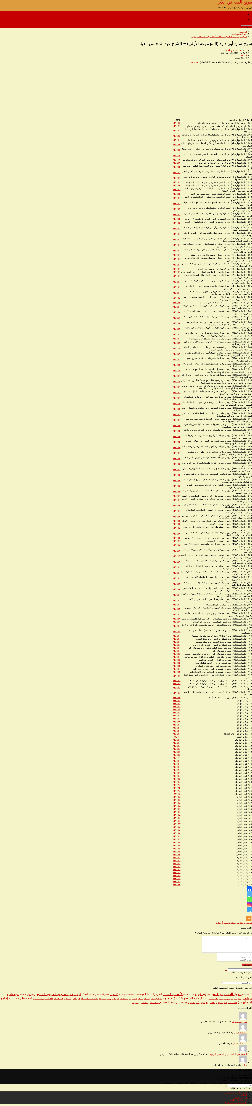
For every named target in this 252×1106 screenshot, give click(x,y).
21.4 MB (176, 626)
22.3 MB (176, 788)
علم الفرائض (158, 999)
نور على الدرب (144, 1003)
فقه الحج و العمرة (79, 998)
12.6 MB (176, 884)
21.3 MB (176, 123)
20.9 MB (176, 126)
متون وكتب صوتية (196, 1002)
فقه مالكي (232, 1002)
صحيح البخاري (231, 999)
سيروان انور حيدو (239, 1021)
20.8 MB (176, 370)
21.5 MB (176, 622)
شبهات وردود (245, 998)
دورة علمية (13, 994)
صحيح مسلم (222, 999)
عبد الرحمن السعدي (195, 998)
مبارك (244, 1065)
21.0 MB (176, 144)
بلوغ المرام (123, 994)
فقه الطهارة (37, 999)
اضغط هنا (195, 62)
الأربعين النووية (189, 994)
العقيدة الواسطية (133, 994)
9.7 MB (177, 737)
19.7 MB (176, 872)
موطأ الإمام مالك (155, 1003)
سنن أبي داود (221, 922)
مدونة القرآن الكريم (238, 19)
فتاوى (116, 998)
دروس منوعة (26, 994)
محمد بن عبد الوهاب (174, 1002)
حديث (250, 922)
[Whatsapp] (249, 899)
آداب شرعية (247, 994)
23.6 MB (176, 722)
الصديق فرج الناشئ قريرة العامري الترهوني (228, 1054)
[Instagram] (249, 904)
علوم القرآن (135, 998)
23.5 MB (176, 709)
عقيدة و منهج (172, 998)
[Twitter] (249, 894)
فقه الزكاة (67, 999)
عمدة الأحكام (124, 999)
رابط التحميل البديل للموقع (235, 22)
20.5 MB (176, 318)
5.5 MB (177, 794)
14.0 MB (176, 697)
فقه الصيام (47, 998)
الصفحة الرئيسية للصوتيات (235, 12)
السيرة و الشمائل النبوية (151, 994)
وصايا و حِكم (135, 1003)
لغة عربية (210, 1002)
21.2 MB (176, 130)
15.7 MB (176, 824)
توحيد (77, 994)
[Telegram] (249, 909)
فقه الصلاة (58, 998)
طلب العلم (213, 998)
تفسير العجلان (88, 994)
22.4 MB (176, 728)
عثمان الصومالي (240, 1043)
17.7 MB (176, 758)
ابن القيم (209, 994)
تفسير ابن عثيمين (102, 994)
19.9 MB (176, 160)
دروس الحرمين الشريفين (237, 922)
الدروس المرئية (240, 17)
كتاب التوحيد (221, 1002)
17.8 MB (176, 298)
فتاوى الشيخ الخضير (107, 999)
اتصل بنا (243, 14)
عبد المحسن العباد (234, 50)
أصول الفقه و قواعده (227, 994)
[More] (249, 916)
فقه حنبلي (25, 998)
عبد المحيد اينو (241, 1032)
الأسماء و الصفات (173, 994)
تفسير (114, 994)
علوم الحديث (147, 998)
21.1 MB (176, 140)
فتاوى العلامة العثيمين (94, 999)
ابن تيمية (200, 994)
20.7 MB (176, 255)
